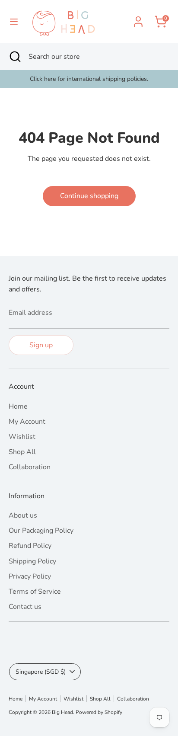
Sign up (41, 345)
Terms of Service (35, 591)
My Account (27, 421)
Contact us (25, 606)
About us (23, 515)
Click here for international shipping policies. (89, 79)
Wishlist (22, 437)
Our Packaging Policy (41, 530)
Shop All (22, 452)
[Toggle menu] (13, 21)
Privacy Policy (30, 576)
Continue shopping (89, 196)
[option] (89, 79)
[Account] (138, 18)
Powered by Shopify (99, 712)
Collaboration (30, 467)
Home (18, 406)
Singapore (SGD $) (41, 672)
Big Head (62, 712)
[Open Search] (14, 57)
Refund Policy (30, 545)
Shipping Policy (32, 561)
